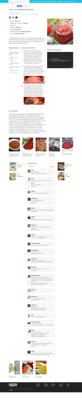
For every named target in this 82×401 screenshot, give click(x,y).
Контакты (11, 390)
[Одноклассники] (13, 17)
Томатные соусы (25, 14)
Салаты (60, 1)
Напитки (54, 1)
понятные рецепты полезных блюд (13, 385)
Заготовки (35, 1)
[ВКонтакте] (10, 17)
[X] (16, 17)
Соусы (66, 1)
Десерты (46, 384)
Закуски (42, 1)
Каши (48, 1)
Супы (71, 1)
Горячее (38, 385)
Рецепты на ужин (15, 14)
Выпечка (38, 384)
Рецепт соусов (35, 14)
